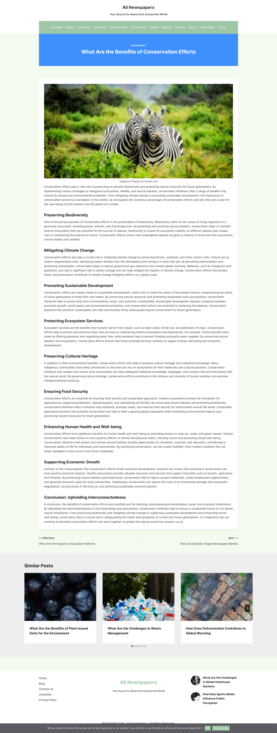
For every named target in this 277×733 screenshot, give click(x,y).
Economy (84, 27)
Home (43, 678)
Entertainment (118, 27)
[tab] (132, 646)
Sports (192, 27)
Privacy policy (221, 728)
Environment (139, 27)
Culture (70, 27)
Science (180, 27)
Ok (207, 728)
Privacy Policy (48, 700)
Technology (207, 27)
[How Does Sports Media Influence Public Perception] (195, 697)
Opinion (167, 27)
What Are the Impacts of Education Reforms (67, 541)
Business (57, 27)
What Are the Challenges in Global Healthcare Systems (220, 682)
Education (99, 27)
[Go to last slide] (29, 608)
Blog (42, 683)
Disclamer (45, 694)
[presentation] (60, 597)
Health (154, 27)
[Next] (247, 608)
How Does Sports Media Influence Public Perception (219, 698)
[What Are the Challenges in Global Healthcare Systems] (195, 680)
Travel (222, 27)
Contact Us (46, 689)
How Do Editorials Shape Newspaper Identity (209, 541)
